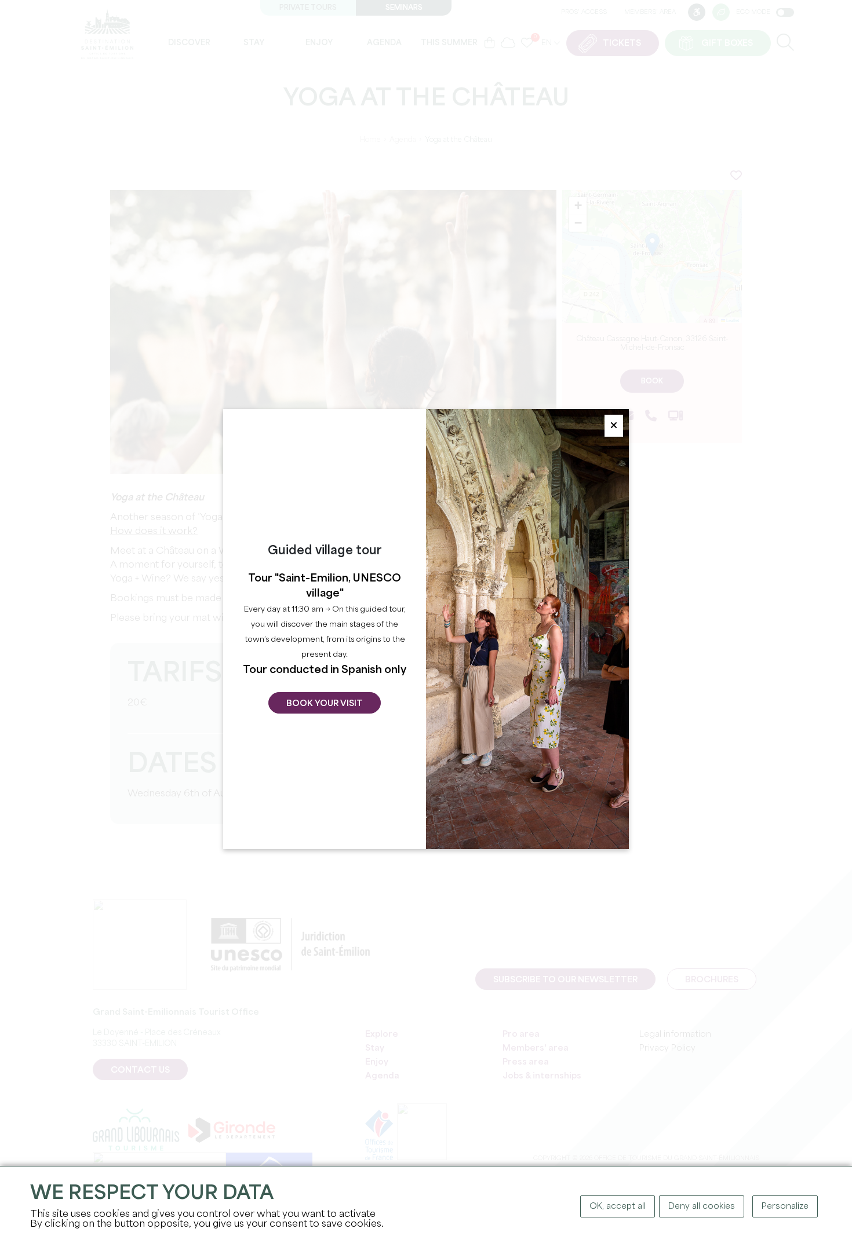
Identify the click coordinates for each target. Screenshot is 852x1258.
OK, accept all (617, 1206)
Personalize (785, 1206)
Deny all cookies (701, 1206)
